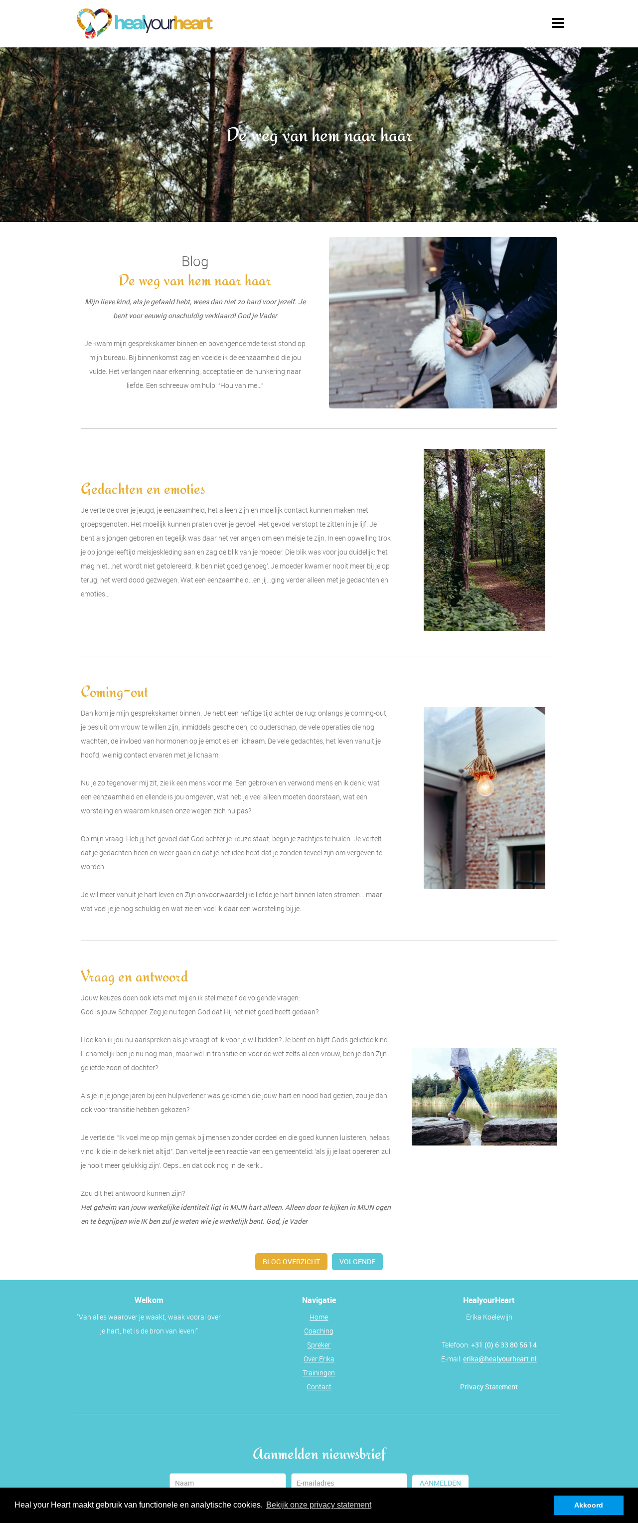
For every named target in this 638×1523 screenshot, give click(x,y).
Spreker (318, 1344)
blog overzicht (291, 1261)
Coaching (318, 1330)
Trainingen (319, 1372)
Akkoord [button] (588, 1505)
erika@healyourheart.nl (500, 1358)
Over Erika (319, 1358)
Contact (319, 1386)
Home (319, 1317)
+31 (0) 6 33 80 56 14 (504, 1344)
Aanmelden (440, 1483)
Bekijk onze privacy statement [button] (318, 1505)
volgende (357, 1261)
